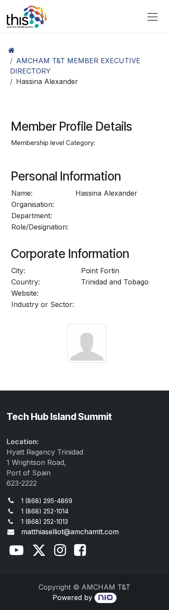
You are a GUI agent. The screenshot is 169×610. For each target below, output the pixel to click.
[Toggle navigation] (152, 16)
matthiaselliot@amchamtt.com (70, 531)
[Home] (11, 50)
